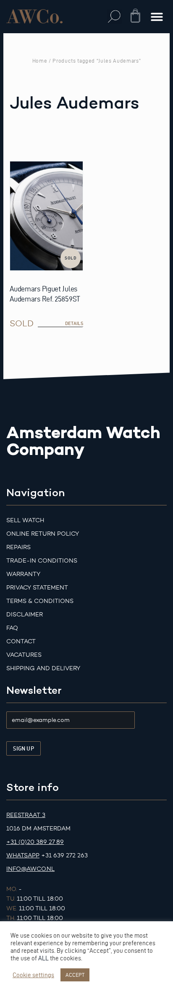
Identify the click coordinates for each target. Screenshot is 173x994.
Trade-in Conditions (41, 560)
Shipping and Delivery (43, 668)
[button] (114, 16)
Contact (21, 641)
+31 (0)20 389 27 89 (35, 842)
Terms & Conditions (39, 601)
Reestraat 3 (25, 815)
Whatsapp (22, 855)
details (74, 323)
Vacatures (24, 654)
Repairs (18, 547)
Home (39, 60)
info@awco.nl (30, 868)
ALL (43, 958)
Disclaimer (24, 614)
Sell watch (25, 520)
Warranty (23, 574)
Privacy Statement (37, 587)
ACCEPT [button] (75, 975)
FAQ (12, 628)
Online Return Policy (42, 533)
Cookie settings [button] (33, 975)
